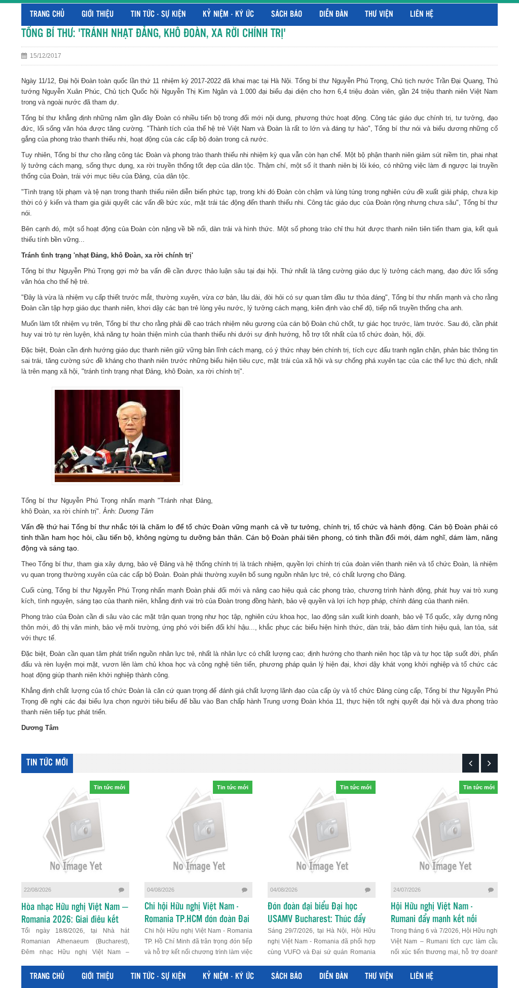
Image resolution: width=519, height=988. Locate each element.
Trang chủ (47, 14)
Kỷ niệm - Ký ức (228, 14)
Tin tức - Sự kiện (158, 14)
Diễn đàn (333, 14)
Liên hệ (421, 14)
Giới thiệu (98, 14)
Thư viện (379, 14)
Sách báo (286, 14)
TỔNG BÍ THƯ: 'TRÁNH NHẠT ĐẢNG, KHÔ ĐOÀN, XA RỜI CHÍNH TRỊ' (153, 33)
